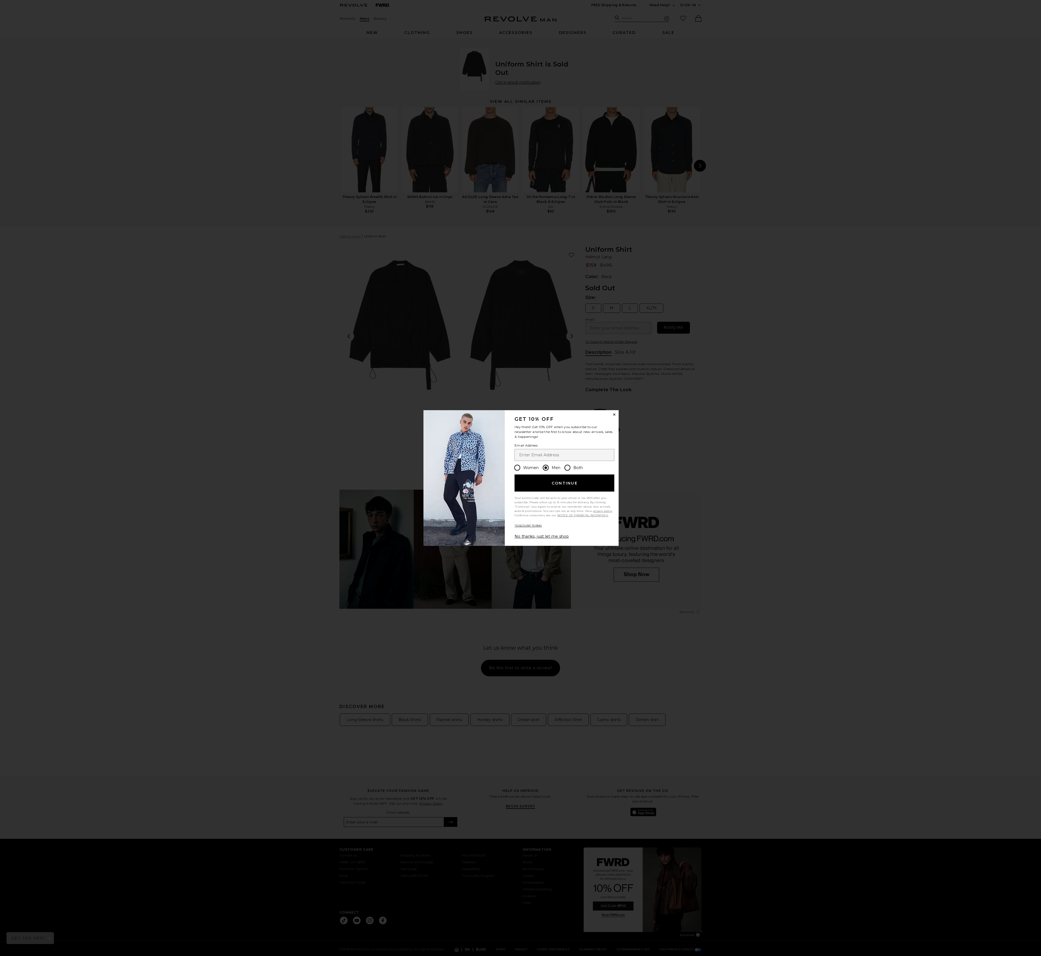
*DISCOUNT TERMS (528, 525)
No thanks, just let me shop (542, 536)
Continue (565, 483)
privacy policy (602, 511)
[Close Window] (614, 414)
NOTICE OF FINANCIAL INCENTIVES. (582, 515)
